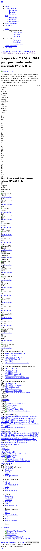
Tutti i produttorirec (11, 476)
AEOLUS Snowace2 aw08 (14, 387)
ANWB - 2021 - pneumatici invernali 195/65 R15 (21, 437)
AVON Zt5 (9, 361)
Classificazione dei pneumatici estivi (17, 363)
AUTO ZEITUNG (11, 485)
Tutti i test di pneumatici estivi (15, 428)
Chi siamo (8, 25)
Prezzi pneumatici (11, 23)
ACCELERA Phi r (11, 370)
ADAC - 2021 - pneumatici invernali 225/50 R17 (21, 435)
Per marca (12, 14)
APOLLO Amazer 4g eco (13, 357)
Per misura (12, 12)
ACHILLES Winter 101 (13, 383)
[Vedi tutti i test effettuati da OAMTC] (7, 71)
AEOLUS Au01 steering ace (14, 376)
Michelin (8, 472)
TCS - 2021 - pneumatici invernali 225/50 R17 (20, 439)
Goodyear (8, 470)
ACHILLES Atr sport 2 (13, 374)
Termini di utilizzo (33, 542)
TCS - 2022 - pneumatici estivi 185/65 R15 (19, 422)
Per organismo (14, 21)
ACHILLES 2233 (11, 372)
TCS (6, 489)
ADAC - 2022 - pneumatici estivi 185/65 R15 (20, 420)
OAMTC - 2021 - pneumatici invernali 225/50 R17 (22, 441)
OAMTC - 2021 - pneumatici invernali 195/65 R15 (22, 433)
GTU (7, 487)
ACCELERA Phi (11, 368)
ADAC (7, 483)
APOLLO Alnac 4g (11, 355)
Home (7, 6)
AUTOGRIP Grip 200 (12, 359)
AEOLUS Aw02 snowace (13, 385)
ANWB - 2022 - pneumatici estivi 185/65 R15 (20, 418)
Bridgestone (9, 466)
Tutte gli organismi (11, 490)
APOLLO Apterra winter (13, 391)
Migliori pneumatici (11, 8)
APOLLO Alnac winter (13, 389)
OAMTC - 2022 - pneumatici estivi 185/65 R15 (21, 416)
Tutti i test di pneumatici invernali (16, 442)
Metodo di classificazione (9, 542)
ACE (7, 481)
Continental (9, 468)
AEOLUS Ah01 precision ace (15, 353)
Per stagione (13, 10)
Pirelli (7, 474)
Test (6, 16)
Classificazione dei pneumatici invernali (18, 393)
